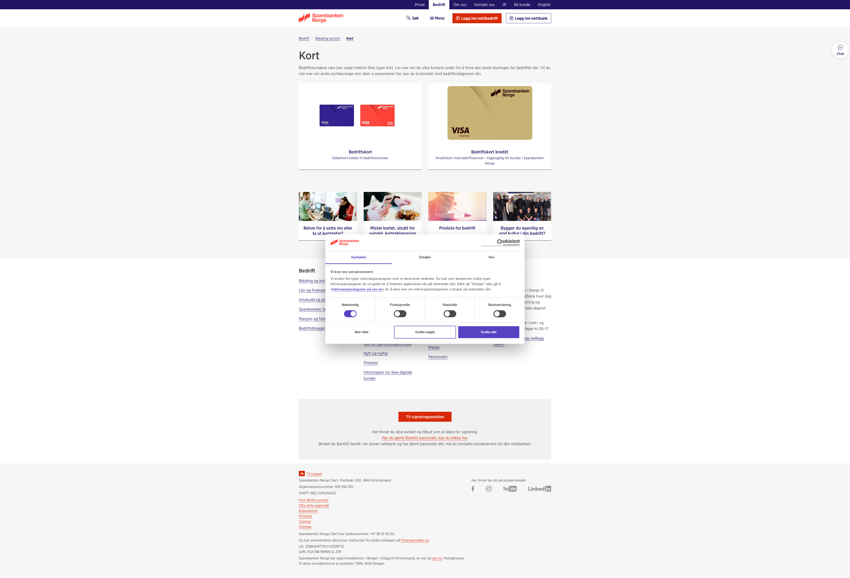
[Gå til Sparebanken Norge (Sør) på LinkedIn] (539, 489)
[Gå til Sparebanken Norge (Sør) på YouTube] (510, 489)
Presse (433, 347)
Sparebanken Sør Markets (321, 309)
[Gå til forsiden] (348, 18)
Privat (420, 4)
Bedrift (439, 4)
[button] (840, 50)
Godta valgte (425, 332)
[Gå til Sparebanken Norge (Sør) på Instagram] (489, 489)
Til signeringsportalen (425, 416)
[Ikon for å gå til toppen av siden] (302, 473)
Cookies (305, 521)
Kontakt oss (484, 4)
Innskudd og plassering (319, 299)
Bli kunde (522, 4)
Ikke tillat (361, 332)
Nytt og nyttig (376, 353)
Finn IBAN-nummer (314, 500)
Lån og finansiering (315, 290)
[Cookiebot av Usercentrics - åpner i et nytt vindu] (500, 242)
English (544, 4)
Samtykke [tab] (358, 257)
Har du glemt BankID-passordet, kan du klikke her (424, 437)
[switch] (400, 313)
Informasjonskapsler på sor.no (357, 289)
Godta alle (488, 332)
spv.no (437, 558)
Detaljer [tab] (425, 257)
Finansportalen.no (415, 540)
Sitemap (305, 527)
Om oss (459, 4)
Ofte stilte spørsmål (314, 505)
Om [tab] (491, 257)
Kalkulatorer (308, 511)
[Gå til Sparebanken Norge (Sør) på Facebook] (472, 489)
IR (504, 4)
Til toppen (314, 474)
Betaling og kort (327, 38)
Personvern (438, 356)
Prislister (371, 362)
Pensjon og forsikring (317, 318)
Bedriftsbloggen (312, 328)
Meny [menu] (439, 18)
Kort (349, 38)
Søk (415, 18)
